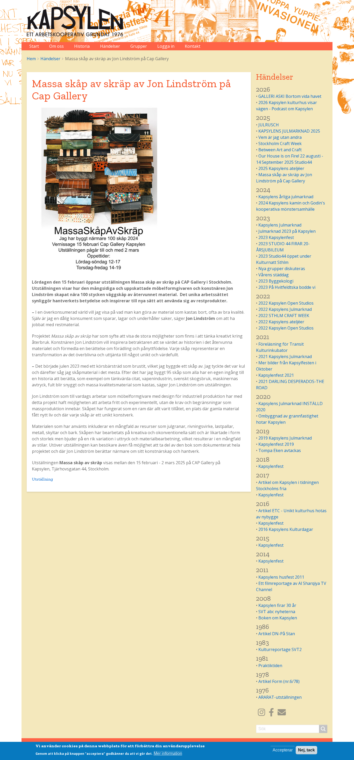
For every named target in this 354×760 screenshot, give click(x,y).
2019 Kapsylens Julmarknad (285, 438)
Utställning (42, 479)
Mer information (168, 753)
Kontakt (192, 46)
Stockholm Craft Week (280, 143)
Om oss (56, 46)
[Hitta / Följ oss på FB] (271, 714)
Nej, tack (306, 750)
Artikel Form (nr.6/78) (279, 681)
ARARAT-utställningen (280, 697)
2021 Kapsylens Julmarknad (285, 356)
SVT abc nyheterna (276, 611)
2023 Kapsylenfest (276, 237)
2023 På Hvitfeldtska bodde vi (286, 287)
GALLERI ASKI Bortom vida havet (289, 96)
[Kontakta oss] (281, 714)
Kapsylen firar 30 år (277, 605)
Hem (31, 58)
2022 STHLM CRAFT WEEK (283, 315)
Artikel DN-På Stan (276, 633)
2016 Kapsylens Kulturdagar (285, 529)
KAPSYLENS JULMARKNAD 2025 (289, 131)
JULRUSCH (268, 125)
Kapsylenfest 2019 (276, 444)
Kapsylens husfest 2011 (281, 577)
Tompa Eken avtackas (279, 450)
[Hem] (77, 21)
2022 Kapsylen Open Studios (286, 303)
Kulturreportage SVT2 (280, 649)
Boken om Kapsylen (277, 618)
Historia (82, 46)
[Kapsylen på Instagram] (261, 714)
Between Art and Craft (280, 150)
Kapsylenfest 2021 (276, 375)
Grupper (138, 46)
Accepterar (283, 750)
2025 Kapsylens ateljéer (281, 168)
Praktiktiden (270, 665)
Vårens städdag (273, 275)
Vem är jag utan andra (280, 137)
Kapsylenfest (271, 466)
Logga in (165, 46)
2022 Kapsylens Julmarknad (285, 309)
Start (34, 46)
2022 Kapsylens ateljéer (281, 322)
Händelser (110, 46)
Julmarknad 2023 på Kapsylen (287, 231)
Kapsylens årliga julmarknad (285, 197)
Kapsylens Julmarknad (279, 225)
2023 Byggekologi (275, 281)
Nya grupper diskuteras (281, 268)
